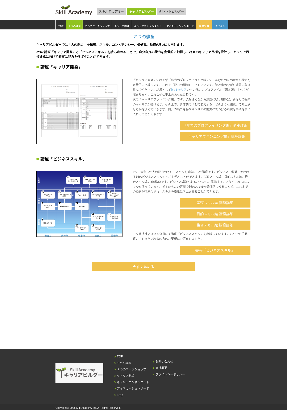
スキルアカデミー (111, 11)
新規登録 (204, 26)
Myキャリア (179, 89)
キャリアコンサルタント (148, 26)
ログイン (220, 26)
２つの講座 (74, 26)
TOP (61, 26)
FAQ (120, 395)
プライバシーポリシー (170, 374)
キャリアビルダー (141, 11)
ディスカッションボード (180, 26)
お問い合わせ (164, 361)
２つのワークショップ (97, 26)
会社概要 (161, 367)
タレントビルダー (171, 11)
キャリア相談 (122, 26)
